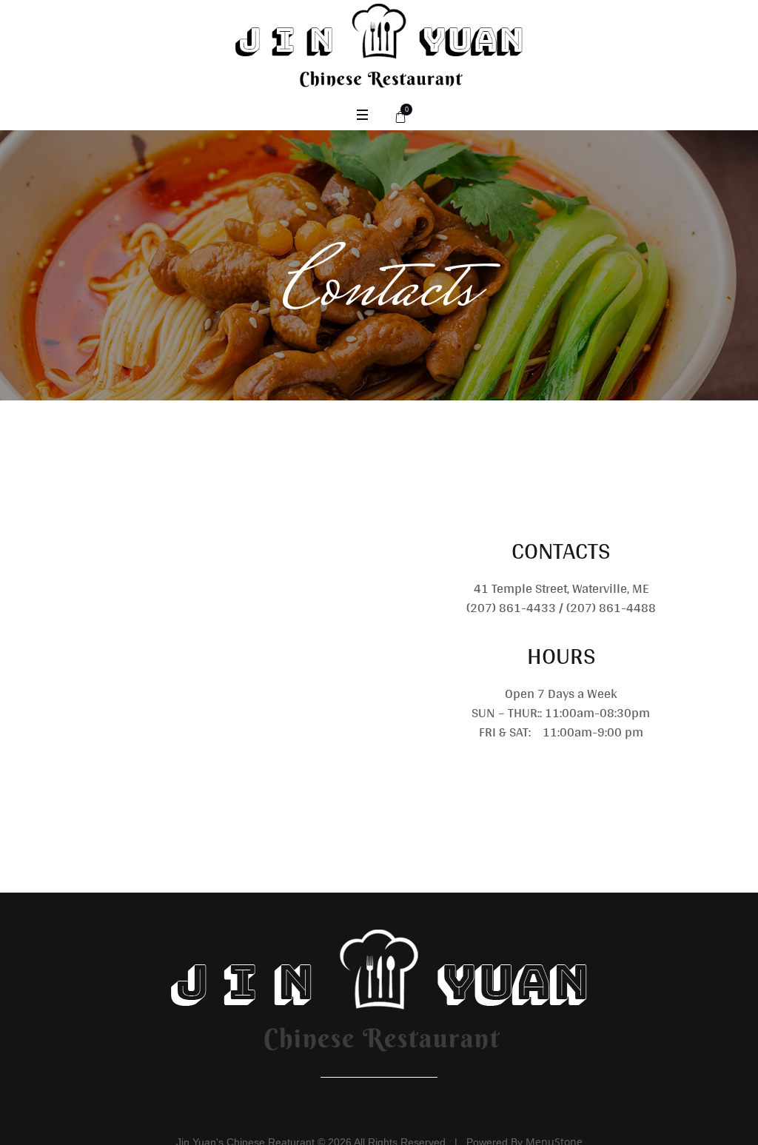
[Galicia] (379, 1004)
